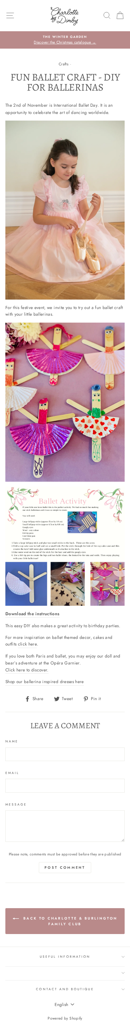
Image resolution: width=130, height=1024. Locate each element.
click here (27, 644)
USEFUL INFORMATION (65, 956)
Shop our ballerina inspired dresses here (44, 681)
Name (11, 741)
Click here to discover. (27, 670)
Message (16, 804)
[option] (65, 40)
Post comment (65, 867)
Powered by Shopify (65, 1018)
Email (12, 773)
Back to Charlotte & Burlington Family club (69, 921)
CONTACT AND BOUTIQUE (65, 989)
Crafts (63, 64)
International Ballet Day (76, 105)
